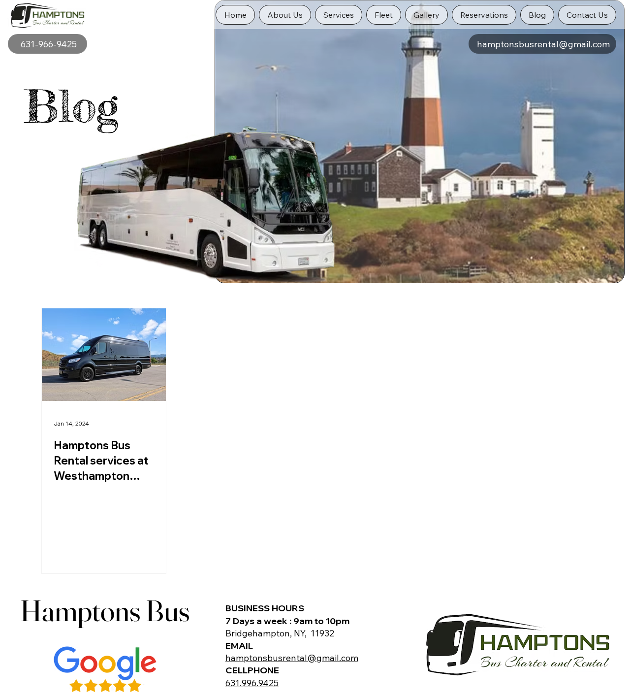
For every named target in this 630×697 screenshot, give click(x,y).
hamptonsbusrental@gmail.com (291, 658)
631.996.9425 (252, 683)
